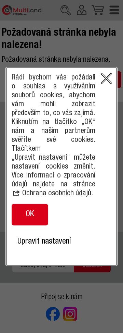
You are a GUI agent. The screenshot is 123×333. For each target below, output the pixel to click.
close (106, 78)
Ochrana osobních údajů (56, 193)
